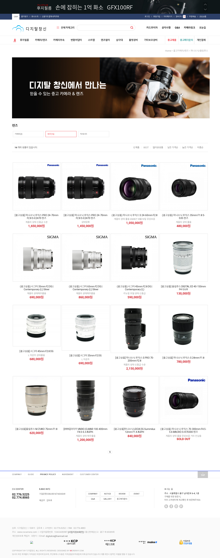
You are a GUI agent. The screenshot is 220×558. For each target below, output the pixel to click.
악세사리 (83, 134)
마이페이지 (168, 16)
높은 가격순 (187, 147)
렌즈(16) (50, 134)
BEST (146, 147)
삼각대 (119, 40)
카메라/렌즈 (41, 40)
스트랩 (91, 40)
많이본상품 (158, 147)
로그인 (147, 16)
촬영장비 (133, 40)
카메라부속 (58, 40)
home (168, 50)
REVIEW (122, 494)
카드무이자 (152, 27)
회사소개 (34, 16)
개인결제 (201, 40)
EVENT (137, 494)
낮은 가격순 (172, 147)
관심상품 (202, 16)
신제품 (136, 147)
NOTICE (107, 494)
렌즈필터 (105, 40)
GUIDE (31, 474)
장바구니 (180, 16)
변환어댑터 (76, 40)
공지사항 (166, 27)
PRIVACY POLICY (48, 474)
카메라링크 (189, 27)
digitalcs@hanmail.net (57, 536)
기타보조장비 (150, 40)
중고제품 (172, 40)
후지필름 (24, 40)
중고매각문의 (186, 40)
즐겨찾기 (24, 16)
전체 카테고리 (67, 27)
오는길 (202, 27)
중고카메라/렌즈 (181, 50)
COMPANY (17, 474)
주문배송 (192, 16)
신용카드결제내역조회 (50, 16)
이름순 (200, 147)
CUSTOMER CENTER (89, 474)
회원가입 (156, 16)
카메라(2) (18, 134)
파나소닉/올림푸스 (199, 50)
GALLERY (107, 499)
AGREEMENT (68, 474)
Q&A (16, 16)
